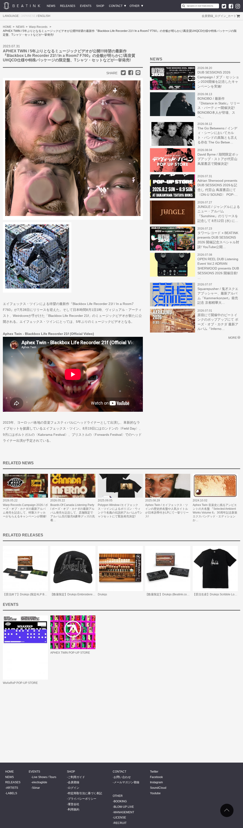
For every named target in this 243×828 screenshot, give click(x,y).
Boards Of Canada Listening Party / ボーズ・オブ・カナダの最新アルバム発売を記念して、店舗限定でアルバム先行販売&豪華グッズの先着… (72, 512)
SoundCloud (158, 787)
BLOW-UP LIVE (124, 806)
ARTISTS (12, 787)
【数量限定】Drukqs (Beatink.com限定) (170, 594)
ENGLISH (44, 16)
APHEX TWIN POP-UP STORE (70, 652)
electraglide (39, 782)
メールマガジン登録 (126, 782)
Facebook (156, 777)
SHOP (100, 6)
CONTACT (115, 6)
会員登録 (207, 16)
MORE (232, 337)
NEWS (51, 6)
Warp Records (38, 27)
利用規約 (73, 809)
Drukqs (102, 594)
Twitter (154, 771)
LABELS (11, 793)
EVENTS (85, 6)
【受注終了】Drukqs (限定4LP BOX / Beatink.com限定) (38, 594)
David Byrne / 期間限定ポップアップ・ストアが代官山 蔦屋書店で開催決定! (217, 159)
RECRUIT (120, 823)
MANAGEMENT (124, 812)
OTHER (135, 6)
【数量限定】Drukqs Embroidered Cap (75, 594)
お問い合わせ (122, 777)
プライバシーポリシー (82, 798)
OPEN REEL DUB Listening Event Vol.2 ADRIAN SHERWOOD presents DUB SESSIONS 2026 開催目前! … (218, 268)
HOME (7, 27)
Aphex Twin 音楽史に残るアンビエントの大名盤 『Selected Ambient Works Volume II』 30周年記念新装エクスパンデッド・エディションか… (215, 512)
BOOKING (120, 801)
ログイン (220, 16)
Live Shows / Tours (44, 777)
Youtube (155, 793)
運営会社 (73, 804)
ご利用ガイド (76, 777)
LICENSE (120, 817)
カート (232, 16)
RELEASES (67, 6)
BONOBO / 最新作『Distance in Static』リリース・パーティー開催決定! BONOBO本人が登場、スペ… (218, 108)
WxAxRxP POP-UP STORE (20, 683)
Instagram (156, 782)
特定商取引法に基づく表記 (85, 793)
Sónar (36, 787)
